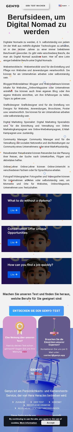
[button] (35, 6)
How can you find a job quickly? (30, 265)
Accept (50, 422)
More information (28, 422)
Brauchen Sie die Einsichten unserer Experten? (54, 342)
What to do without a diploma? (30, 200)
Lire (12, 210)
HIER (24, 352)
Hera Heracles (44, 415)
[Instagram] (36, 381)
